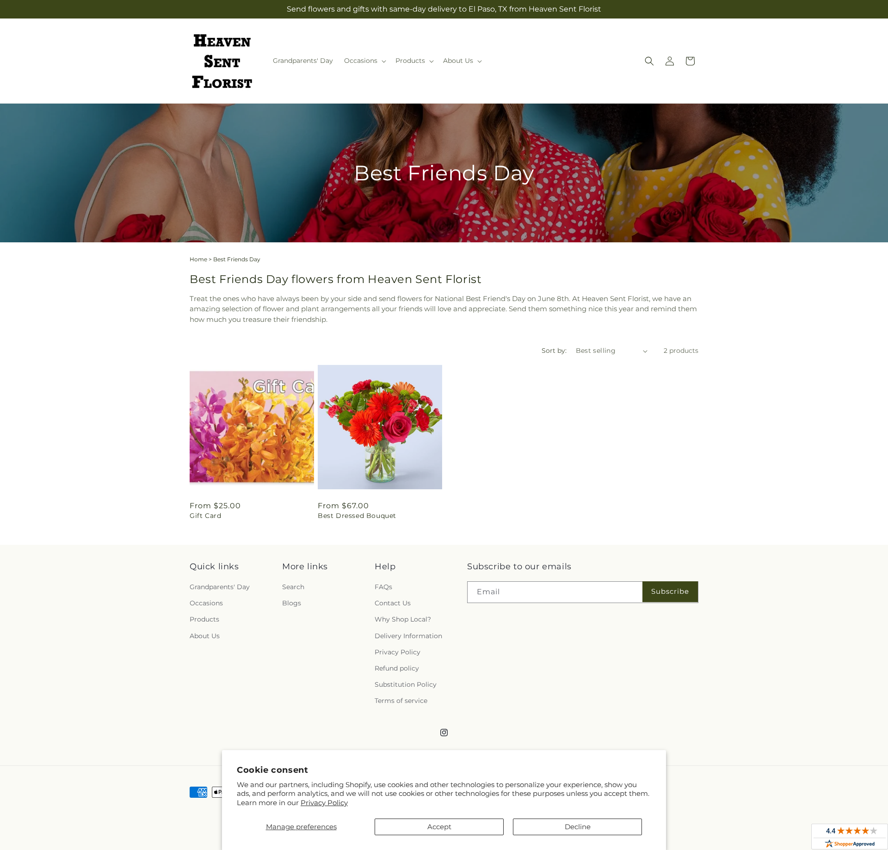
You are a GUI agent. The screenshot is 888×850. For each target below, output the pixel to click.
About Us (205, 636)
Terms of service (401, 700)
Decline (578, 826)
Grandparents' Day (220, 587)
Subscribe (670, 591)
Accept (439, 826)
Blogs (291, 603)
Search (293, 587)
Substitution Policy (406, 684)
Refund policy (397, 668)
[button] (364, 60)
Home (198, 259)
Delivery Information (408, 636)
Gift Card (205, 515)
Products (204, 619)
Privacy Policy (324, 802)
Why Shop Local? (403, 619)
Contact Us (393, 603)
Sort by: (554, 350)
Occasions (206, 603)
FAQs (383, 587)
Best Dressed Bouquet (357, 515)
